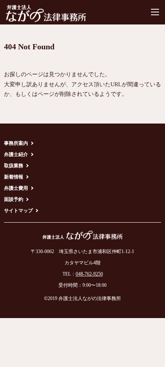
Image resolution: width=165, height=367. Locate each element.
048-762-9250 (89, 274)
